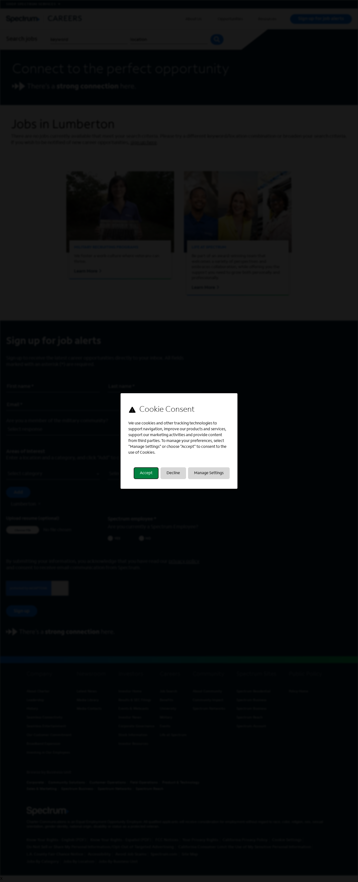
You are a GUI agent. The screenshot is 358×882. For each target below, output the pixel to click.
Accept (146, 473)
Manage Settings (209, 473)
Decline (173, 473)
